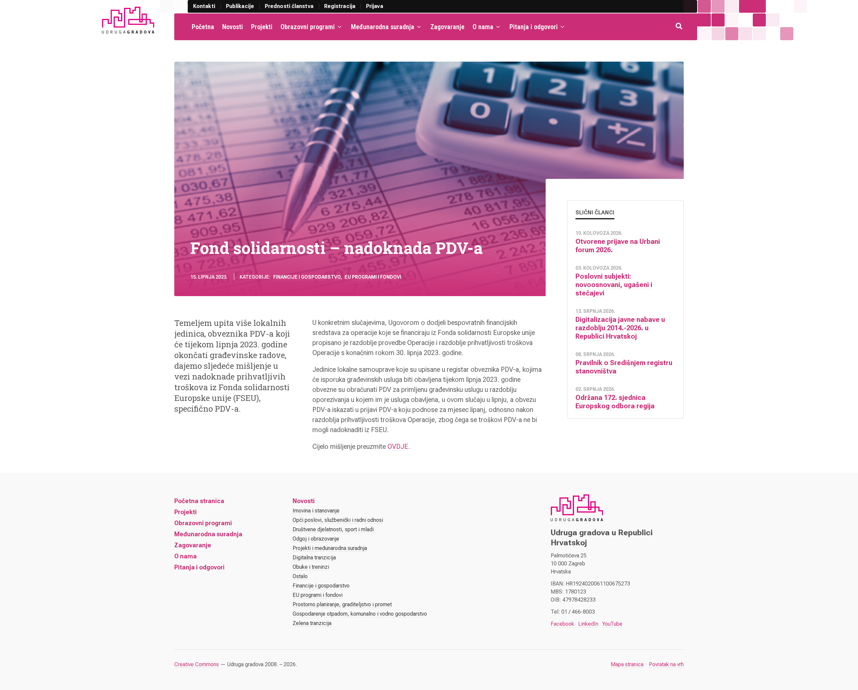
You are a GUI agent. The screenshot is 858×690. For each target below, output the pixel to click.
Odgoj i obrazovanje (316, 539)
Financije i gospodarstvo (307, 277)
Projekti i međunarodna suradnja (330, 548)
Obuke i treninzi (311, 567)
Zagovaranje (447, 27)
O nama (483, 27)
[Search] (680, 26)
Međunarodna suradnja (382, 27)
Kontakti (204, 6)
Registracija (339, 6)
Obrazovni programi (308, 27)
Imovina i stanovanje (316, 510)
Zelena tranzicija (312, 623)
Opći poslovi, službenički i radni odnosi (338, 520)
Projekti (261, 27)
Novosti (232, 27)
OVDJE (397, 446)
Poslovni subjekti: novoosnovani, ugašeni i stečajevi (613, 284)
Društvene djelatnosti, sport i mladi (333, 529)
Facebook (562, 624)
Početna (203, 27)
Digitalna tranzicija (314, 557)
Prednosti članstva (289, 6)
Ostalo (300, 576)
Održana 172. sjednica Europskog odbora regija (615, 402)
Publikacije (240, 6)
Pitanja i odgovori (533, 27)
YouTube (612, 624)
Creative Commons (196, 664)
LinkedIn (588, 624)
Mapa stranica (627, 664)
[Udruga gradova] (128, 20)
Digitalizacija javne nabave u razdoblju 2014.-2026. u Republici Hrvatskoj (620, 328)
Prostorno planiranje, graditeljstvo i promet (342, 604)
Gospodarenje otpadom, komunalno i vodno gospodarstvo (360, 614)
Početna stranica (199, 500)
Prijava (374, 6)
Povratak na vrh (666, 664)
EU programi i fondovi (373, 277)
